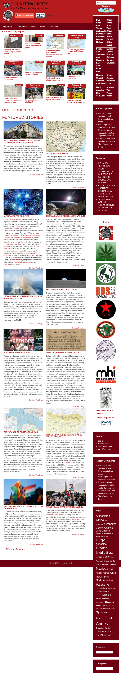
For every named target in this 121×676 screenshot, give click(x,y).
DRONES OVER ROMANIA (57, 153)
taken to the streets (53, 515)
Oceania (100, 60)
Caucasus (111, 63)
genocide (101, 544)
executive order (15, 219)
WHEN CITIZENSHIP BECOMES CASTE (62, 353)
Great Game (102, 556)
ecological (18, 262)
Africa (109, 20)
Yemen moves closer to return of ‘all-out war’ (76, 51)
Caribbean (101, 83)
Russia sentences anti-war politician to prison (33, 46)
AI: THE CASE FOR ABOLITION (17, 216)
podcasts (100, 595)
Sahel (109, 23)
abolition (16, 260)
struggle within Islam (107, 608)
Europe (110, 49)
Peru (113, 589)
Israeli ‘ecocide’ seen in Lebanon (13, 79)
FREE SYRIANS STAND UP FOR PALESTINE (64, 507)
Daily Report (7, 26)
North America (104, 580)
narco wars (109, 572)
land (114, 565)
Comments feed (105, 446)
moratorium (9, 231)
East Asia (104, 536)
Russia (109, 602)
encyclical (34, 233)
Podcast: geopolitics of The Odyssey (33, 74)
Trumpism (100, 628)
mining (110, 569)
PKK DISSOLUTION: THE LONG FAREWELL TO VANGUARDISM (23, 507)
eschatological (9, 264)
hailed (66, 462)
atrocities (49, 519)
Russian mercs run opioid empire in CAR (55, 99)
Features (21, 26)
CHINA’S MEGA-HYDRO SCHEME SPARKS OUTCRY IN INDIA (64, 436)
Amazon (110, 78)
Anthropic (16, 228)
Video (42, 26)
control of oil (101, 534)
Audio (32, 26)
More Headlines (16, 110)
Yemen (99, 28)
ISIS (112, 560)
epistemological (27, 262)
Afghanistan (101, 31)
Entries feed (103, 444)
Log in (100, 441)
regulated (7, 246)
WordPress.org (104, 449)
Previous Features (15, 549)
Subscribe (53, 26)
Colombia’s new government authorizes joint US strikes (54, 54)
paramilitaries (103, 588)
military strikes (76, 519)
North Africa (102, 576)
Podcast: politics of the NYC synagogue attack (12, 52)
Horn (109, 25)
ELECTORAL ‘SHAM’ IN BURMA (17, 353)
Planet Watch (102, 591)
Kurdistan (100, 36)
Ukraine (110, 60)
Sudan (109, 45)
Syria (98, 23)
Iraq (98, 20)
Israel (98, 564)
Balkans (110, 57)
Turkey (108, 628)
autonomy (110, 524)
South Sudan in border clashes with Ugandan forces (12, 100)
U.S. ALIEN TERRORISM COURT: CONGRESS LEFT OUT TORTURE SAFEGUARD (23, 142)
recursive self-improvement (16, 244)
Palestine (100, 34)
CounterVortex (29, 4)
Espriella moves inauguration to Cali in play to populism (106, 133)
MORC (99, 573)
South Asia (100, 606)
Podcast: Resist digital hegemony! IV (75, 102)
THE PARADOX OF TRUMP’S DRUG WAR (21, 432)
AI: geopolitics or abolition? (32, 101)
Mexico (99, 75)
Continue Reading (36, 174)
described (80, 467)
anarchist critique (17, 251)
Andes (109, 75)
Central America (104, 527)
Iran (98, 25)
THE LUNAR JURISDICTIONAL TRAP (61, 290)
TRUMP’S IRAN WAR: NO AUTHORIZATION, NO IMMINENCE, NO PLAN (23, 298)
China (98, 531)
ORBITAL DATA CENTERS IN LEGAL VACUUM (65, 216)
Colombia (106, 531)
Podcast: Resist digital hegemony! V (54, 79)
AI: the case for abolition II (73, 78)
